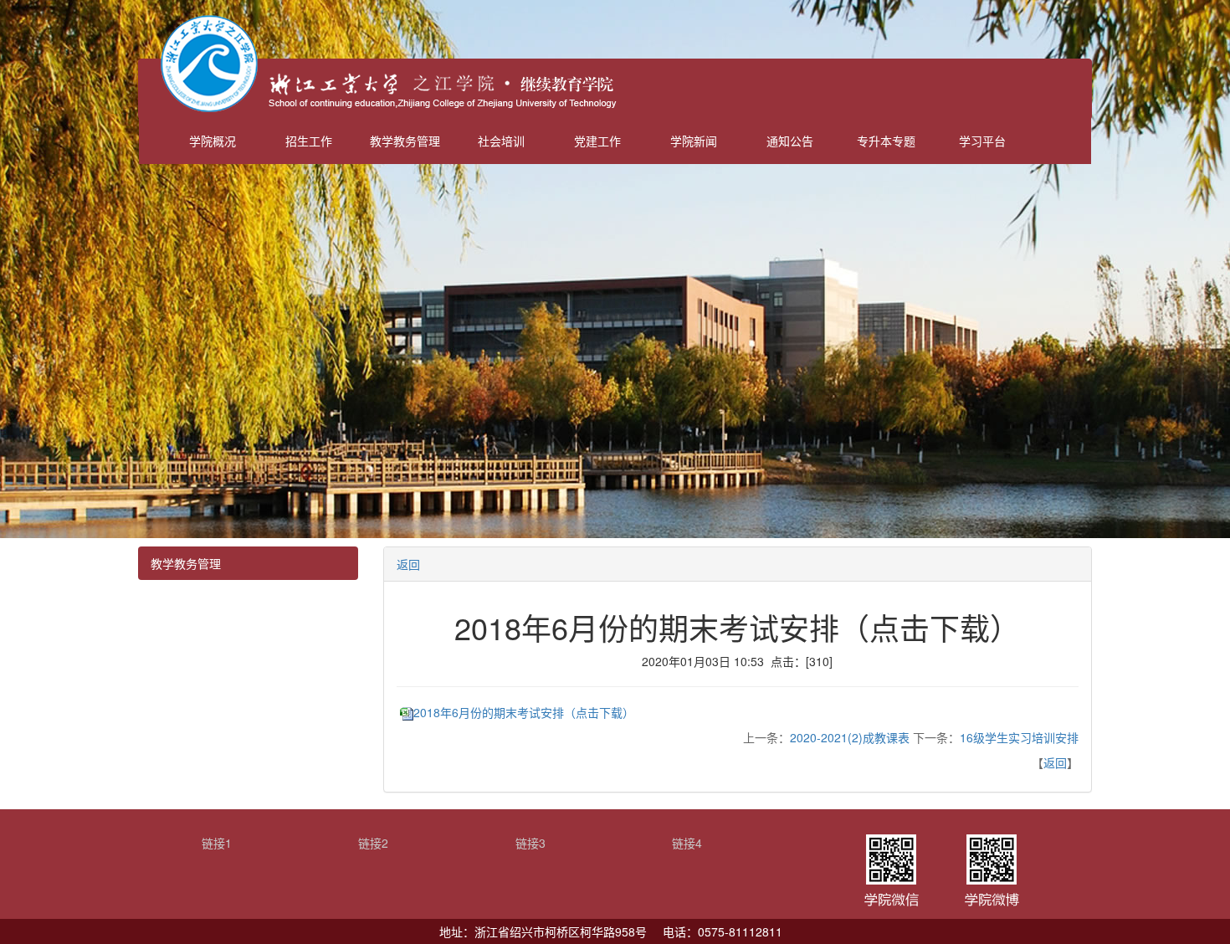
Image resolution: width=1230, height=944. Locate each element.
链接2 (373, 842)
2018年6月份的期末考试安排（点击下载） (523, 712)
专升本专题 (886, 140)
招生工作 (308, 140)
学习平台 (982, 140)
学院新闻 (693, 140)
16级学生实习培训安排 (1019, 737)
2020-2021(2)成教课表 (850, 737)
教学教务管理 (405, 140)
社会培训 (501, 140)
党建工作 (597, 140)
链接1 (217, 842)
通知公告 (789, 140)
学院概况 (212, 140)
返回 (408, 564)
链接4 (687, 842)
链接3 (530, 842)
